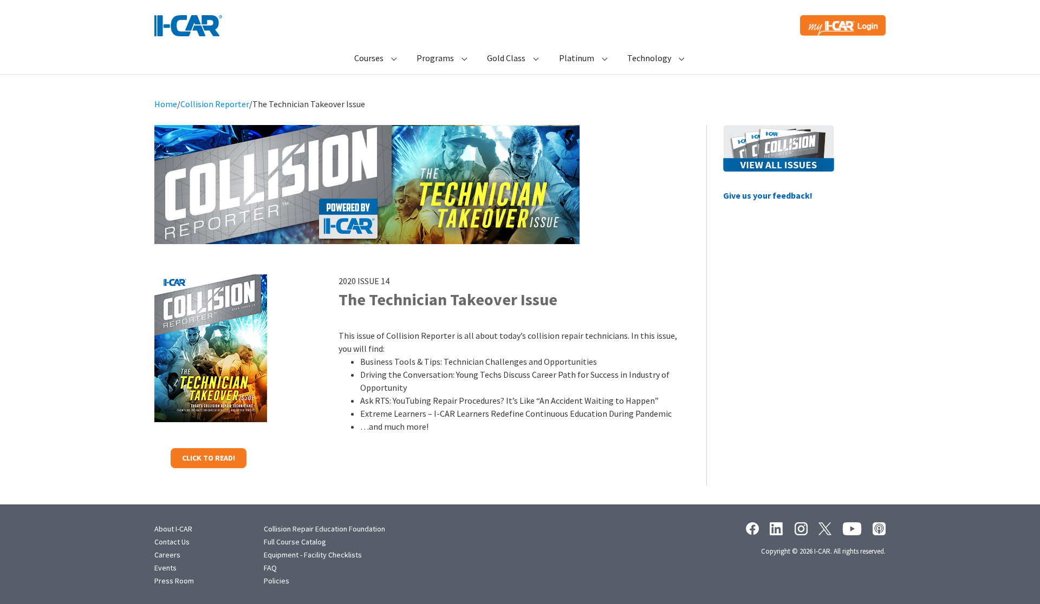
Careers (167, 555)
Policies (276, 581)
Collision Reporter (214, 104)
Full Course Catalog (295, 542)
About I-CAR (173, 529)
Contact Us (172, 542)
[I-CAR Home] (188, 25)
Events (165, 568)
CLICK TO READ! (208, 458)
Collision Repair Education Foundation (324, 529)
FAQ (270, 568)
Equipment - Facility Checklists (313, 555)
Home (165, 104)
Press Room (174, 581)
